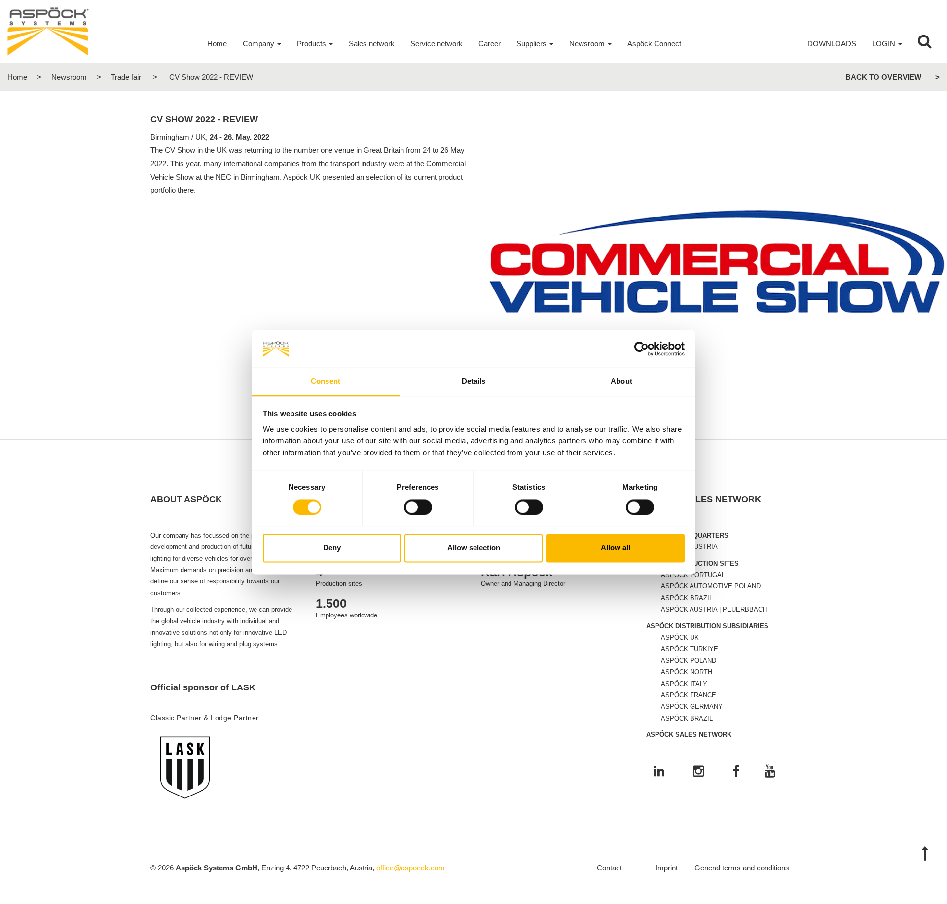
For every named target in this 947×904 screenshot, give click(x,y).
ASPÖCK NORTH (686, 672)
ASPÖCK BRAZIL (687, 598)
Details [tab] (474, 381)
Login (883, 43)
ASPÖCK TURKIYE (689, 648)
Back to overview (883, 77)
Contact (609, 868)
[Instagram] (698, 772)
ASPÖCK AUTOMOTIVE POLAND (711, 586)
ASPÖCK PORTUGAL (693, 575)
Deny (332, 548)
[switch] (418, 507)
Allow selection (473, 548)
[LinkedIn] (659, 772)
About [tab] (621, 381)
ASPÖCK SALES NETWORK (688, 734)
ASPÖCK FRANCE (688, 695)
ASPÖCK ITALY (684, 683)
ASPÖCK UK (680, 637)
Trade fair (126, 77)
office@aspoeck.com (410, 868)
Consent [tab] (325, 381)
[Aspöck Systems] (48, 31)
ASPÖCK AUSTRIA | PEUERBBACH (714, 609)
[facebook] (736, 772)
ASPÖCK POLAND (688, 660)
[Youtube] (770, 772)
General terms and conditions (741, 868)
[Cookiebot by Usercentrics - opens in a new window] (641, 348)
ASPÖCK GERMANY (692, 706)
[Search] (925, 44)
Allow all (615, 548)
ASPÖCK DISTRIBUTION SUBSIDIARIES (707, 626)
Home (17, 77)
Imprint (667, 868)
